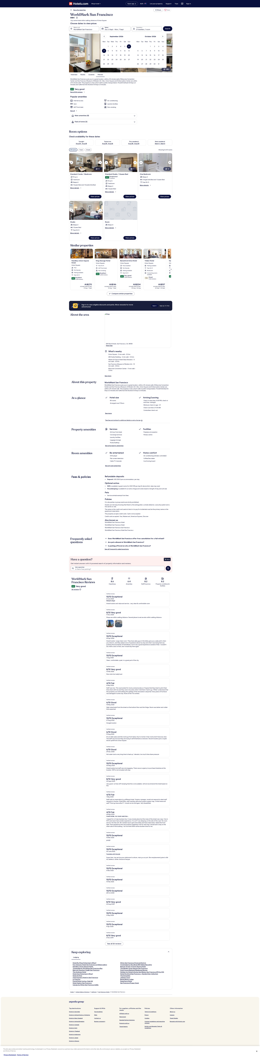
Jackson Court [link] (125, 977)
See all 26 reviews (76, 92)
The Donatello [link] (125, 976)
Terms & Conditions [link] (150, 1011)
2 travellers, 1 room (143, 29)
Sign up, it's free (164, 305)
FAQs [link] (95, 1015)
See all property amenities (114, 446)
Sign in (188, 4)
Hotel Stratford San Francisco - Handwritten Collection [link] (139, 974)
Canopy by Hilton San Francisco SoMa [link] (85, 985)
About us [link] (172, 1011)
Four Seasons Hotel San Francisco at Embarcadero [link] (90, 965)
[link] (167, 10)
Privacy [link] (147, 1015)
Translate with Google (113, 854)
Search (167, 29)
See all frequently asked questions (117, 549)
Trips (176, 4)
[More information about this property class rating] (77, 18)
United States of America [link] (82, 992)
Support (168, 4)
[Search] (168, 568)
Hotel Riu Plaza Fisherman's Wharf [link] (84, 963)
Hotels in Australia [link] (74, 1011)
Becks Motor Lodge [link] (127, 979)
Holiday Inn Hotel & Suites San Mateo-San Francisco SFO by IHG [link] (142, 972)
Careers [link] (172, 1015)
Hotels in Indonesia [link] (74, 1034)
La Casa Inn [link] (76, 979)
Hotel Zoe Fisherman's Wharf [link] (83, 974)
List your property (156, 4)
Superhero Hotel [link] (126, 981)
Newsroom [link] (122, 1017)
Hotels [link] (72, 992)
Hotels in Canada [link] (74, 1024)
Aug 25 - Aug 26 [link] (107, 143)
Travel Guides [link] (174, 1018)
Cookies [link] (147, 1018)
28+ (167, 69)
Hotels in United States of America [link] (79, 1015)
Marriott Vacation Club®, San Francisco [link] (86, 970)
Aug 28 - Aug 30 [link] (133, 143)
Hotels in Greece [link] (74, 1041)
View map (109, 345)
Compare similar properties (122, 294)
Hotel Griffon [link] (77, 976)
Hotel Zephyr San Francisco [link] (82, 983)
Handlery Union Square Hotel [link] (83, 966)
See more (108, 376)
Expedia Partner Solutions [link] (127, 1020)
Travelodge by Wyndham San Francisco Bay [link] (87, 968)
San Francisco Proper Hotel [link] (129, 983)
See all (72, 111)
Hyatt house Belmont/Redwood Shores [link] (133, 970)
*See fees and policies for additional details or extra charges (123, 420)
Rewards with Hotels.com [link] (177, 1021)
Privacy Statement (10, 1055)
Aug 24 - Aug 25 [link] (81, 143)
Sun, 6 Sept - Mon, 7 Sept (114, 29)
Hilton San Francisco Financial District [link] (133, 963)
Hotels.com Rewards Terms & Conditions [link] (153, 1027)
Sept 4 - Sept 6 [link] (160, 143)
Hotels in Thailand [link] (74, 1031)
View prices (95, 197)
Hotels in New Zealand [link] (76, 1018)
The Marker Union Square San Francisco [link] (134, 968)
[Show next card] (171, 269)
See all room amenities (113, 466)
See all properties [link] (79, 10)
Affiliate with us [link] (124, 1013)
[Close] (257, 1051)
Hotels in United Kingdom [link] (76, 1021)
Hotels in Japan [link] (73, 1037)
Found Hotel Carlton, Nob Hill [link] (83, 981)
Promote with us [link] (124, 1023)
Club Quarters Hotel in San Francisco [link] (85, 977)
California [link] (93, 992)
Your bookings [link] (98, 1011)
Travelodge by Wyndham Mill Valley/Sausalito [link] (136, 965)
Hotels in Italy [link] (73, 1028)
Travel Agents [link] (123, 1026)
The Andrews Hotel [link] (79, 972)
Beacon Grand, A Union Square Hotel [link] (133, 966)
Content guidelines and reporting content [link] (155, 1022)
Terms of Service (22, 1055)
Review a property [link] (99, 1021)
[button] (108, 46)
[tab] (76, 957)
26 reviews (75, 589)
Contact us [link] (97, 1018)
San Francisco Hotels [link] (103, 992)
